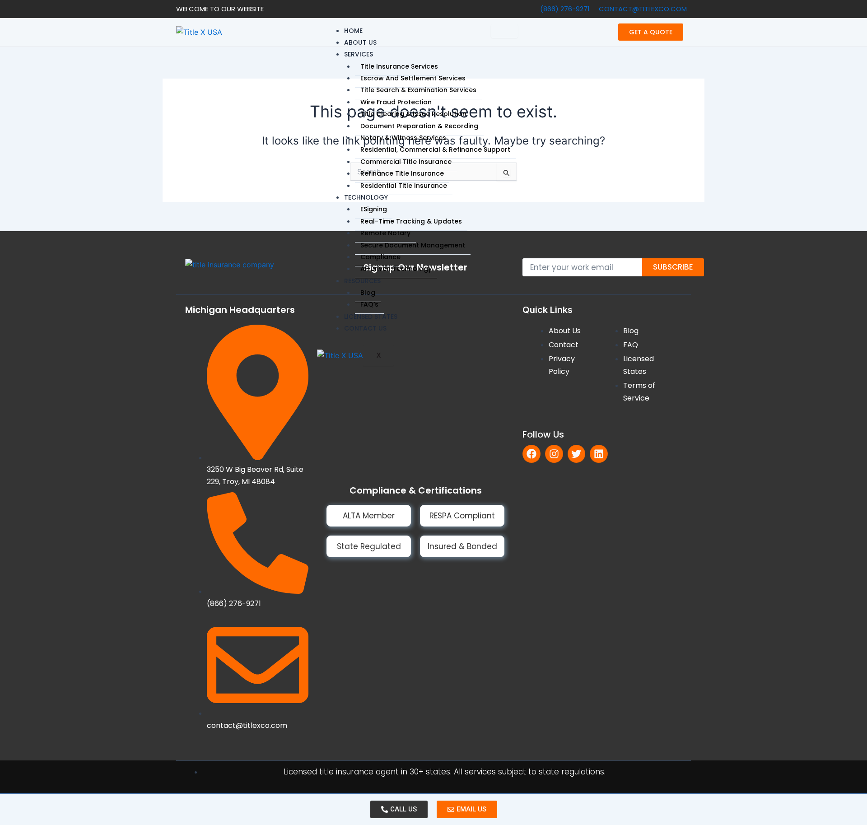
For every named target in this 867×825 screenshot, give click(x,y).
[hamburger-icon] (504, 31)
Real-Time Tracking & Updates (411, 221)
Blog (367, 292)
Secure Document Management (412, 245)
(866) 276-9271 (565, 9)
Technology (366, 197)
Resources (362, 280)
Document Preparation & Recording (419, 126)
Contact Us (365, 328)
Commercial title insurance (406, 161)
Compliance (380, 256)
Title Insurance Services (399, 66)
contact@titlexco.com (643, 9)
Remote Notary (385, 233)
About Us (360, 42)
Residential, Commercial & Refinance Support (435, 149)
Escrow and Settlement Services (413, 78)
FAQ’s (369, 304)
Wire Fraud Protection (396, 102)
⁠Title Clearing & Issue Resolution (413, 113)
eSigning (373, 209)
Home (353, 30)
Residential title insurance (403, 185)
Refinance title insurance (402, 173)
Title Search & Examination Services (418, 89)
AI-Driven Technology (396, 268)
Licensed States (370, 316)
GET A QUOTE (650, 32)
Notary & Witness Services (403, 137)
